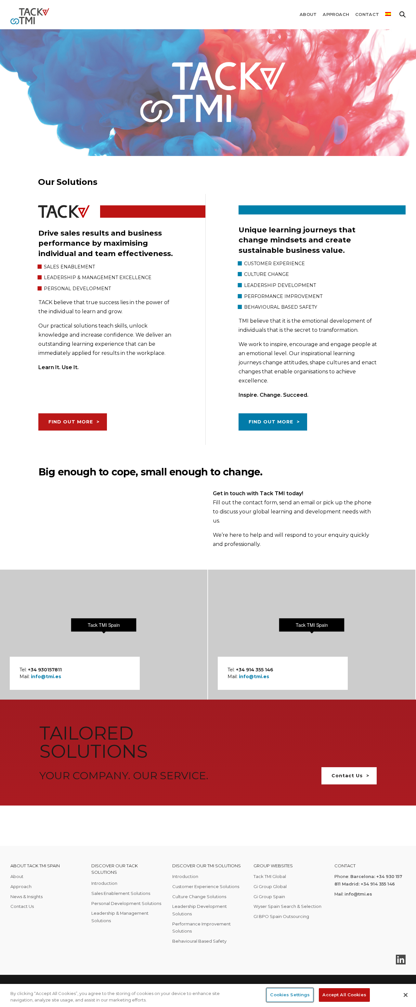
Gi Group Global (270, 886)
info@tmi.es (46, 676)
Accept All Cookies (344, 994)
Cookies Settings (290, 994)
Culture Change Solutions (199, 896)
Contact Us (347, 776)
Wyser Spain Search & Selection (287, 906)
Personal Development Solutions (126, 903)
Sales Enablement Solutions (120, 893)
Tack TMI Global (270, 876)
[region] (208, 995)
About (308, 14)
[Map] (103, 635)
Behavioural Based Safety (199, 941)
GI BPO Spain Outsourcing (281, 916)
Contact (367, 14)
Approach (336, 14)
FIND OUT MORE (70, 422)
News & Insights (26, 896)
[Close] (405, 995)
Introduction (104, 883)
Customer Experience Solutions (205, 886)
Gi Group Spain (269, 896)
